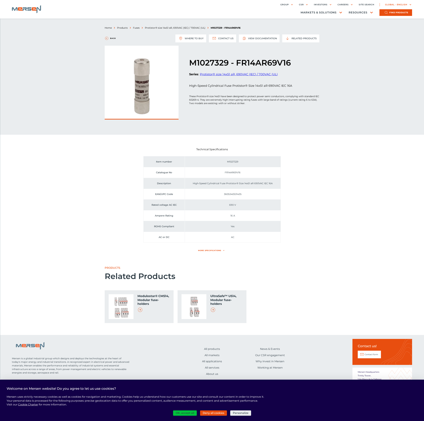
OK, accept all (185, 413)
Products (122, 27)
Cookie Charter (28, 404)
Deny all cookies (213, 413)
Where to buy (194, 38)
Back (113, 38)
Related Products (304, 38)
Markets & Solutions (319, 12)
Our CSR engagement (270, 355)
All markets (212, 355)
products (398, 12)
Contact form (371, 354)
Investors (320, 4)
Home (108, 27)
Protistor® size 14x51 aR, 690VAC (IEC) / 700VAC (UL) (175, 27)
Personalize (240, 413)
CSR (301, 4)
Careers (343, 4)
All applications (212, 361)
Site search (366, 4)
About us (212, 373)
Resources (358, 12)
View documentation (262, 38)
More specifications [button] (209, 250)
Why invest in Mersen (270, 361)
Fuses (136, 27)
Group (284, 4)
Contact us (226, 38)
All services (212, 367)
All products (212, 349)
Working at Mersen (270, 367)
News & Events (270, 349)
